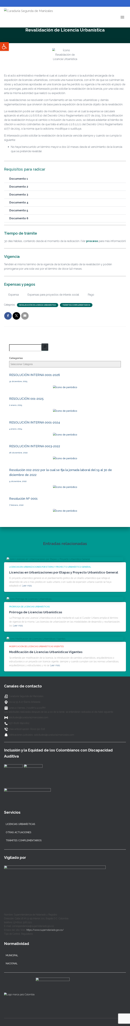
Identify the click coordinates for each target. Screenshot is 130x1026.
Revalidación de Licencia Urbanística (37, 305)
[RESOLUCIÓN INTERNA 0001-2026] (65, 387)
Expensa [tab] (13, 294)
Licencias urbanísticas (20, 824)
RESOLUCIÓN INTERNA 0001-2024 (34, 422)
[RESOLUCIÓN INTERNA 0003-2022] (65, 458)
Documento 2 (18, 186)
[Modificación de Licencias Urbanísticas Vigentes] (36, 638)
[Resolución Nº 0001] (65, 510)
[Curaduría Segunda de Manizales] (30, 17)
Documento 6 (18, 218)
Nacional (12, 963)
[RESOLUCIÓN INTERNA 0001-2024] (65, 434)
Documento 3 (18, 194)
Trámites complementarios (76, 305)
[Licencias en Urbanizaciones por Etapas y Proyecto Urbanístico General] (48, 559)
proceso (92, 241)
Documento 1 (18, 178)
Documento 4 (18, 202)
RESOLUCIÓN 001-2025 (26, 398)
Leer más (27, 585)
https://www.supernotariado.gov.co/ (45, 930)
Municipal (12, 955)
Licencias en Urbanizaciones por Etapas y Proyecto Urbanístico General (50, 567)
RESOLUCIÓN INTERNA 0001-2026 (34, 375)
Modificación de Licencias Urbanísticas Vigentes (36, 646)
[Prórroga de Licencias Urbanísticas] (29, 598)
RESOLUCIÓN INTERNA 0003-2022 (34, 446)
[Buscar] (44, 347)
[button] (65, 179)
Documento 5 (18, 210)
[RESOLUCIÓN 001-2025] (65, 411)
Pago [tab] (91, 294)
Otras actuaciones (18, 832)
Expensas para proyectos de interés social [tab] (53, 294)
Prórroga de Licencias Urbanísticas (29, 607)
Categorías (16, 358)
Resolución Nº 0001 (23, 498)
